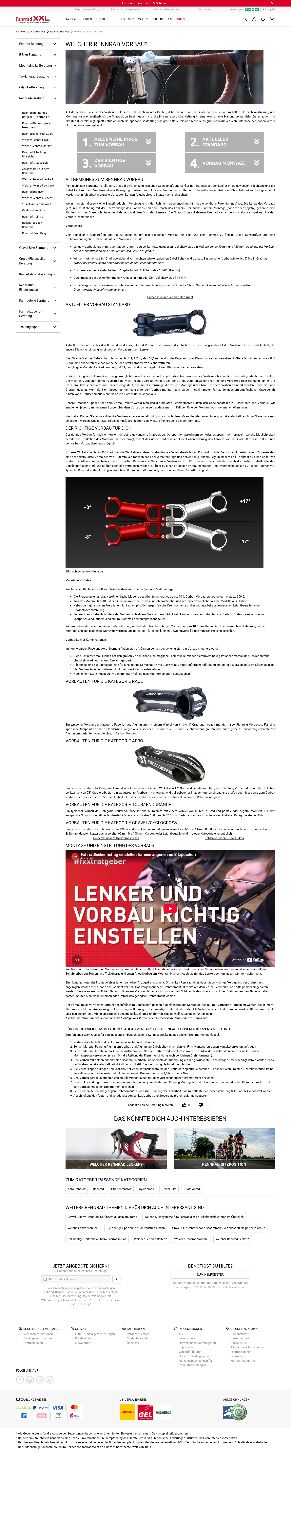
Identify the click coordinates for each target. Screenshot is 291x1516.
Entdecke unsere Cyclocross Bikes (116, 838)
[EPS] (75, 1415)
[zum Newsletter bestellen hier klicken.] (116, 1279)
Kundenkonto (84, 1338)
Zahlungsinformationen (38, 1338)
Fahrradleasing (33, 1343)
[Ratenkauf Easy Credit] (41, 1415)
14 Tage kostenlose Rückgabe (87, 9)
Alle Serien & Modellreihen (247, 1347)
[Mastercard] (74, 1407)
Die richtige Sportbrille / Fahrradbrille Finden (136, 1228)
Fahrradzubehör (240, 1352)
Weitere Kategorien (243, 1361)
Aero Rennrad (77, 1189)
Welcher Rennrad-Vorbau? (191, 1239)
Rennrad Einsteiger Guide (37, 133)
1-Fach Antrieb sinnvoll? (36, 204)
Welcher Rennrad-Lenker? (232, 1239)
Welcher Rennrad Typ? (35, 139)
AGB (181, 1334)
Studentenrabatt (137, 1338)
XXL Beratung (38, 31)
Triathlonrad (192, 1189)
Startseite (21, 31)
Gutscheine (204, 9)
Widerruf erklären (190, 1352)
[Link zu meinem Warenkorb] (272, 19)
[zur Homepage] (33, 19)
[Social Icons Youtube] (30, 1380)
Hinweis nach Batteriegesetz (197, 1343)
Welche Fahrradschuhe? (83, 1228)
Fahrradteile (238, 1356)
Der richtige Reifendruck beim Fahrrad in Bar (97, 1239)
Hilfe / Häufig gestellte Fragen (95, 1334)
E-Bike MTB (238, 1343)
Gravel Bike (169, 1189)
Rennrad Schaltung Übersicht (34, 154)
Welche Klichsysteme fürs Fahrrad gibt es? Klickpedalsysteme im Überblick (194, 1217)
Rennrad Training (32, 216)
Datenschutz (187, 1338)
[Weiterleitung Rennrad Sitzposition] (224, 1168)
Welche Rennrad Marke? (37, 146)
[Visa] (58, 1407)
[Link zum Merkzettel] (263, 19)
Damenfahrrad (239, 1334)
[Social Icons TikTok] (50, 1380)
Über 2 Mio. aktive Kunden (165, 9)
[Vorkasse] (58, 1415)
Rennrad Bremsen (33, 191)
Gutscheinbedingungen (194, 1356)
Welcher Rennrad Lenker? (37, 179)
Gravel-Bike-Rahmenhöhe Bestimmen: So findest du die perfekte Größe (218, 1228)
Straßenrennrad (121, 1189)
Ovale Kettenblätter (34, 210)
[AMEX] (24, 1415)
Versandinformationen (38, 1334)
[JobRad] (24, 1407)
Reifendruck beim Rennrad (32, 224)
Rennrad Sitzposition (35, 162)
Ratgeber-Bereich (138, 1334)
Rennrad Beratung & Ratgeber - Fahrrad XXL (36, 114)
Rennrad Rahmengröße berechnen (36, 125)
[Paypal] (41, 1407)
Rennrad (98, 1189)
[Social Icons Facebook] (20, 1380)
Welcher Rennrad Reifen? (37, 198)
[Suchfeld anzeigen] (245, 19)
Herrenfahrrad (239, 1338)
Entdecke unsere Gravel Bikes (224, 838)
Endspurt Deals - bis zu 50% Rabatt (145, 3)
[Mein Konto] (254, 19)
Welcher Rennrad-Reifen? (150, 1239)
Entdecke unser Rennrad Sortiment (170, 297)
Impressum (186, 1347)
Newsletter (82, 1343)
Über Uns (133, 1343)
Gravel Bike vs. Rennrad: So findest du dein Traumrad (102, 1217)
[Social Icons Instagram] (40, 1380)
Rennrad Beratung (59, 31)
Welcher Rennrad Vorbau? (38, 185)
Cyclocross (146, 1189)
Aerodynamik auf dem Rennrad (35, 171)
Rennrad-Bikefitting (34, 233)
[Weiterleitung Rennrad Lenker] (116, 1168)
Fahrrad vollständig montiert (126, 9)
